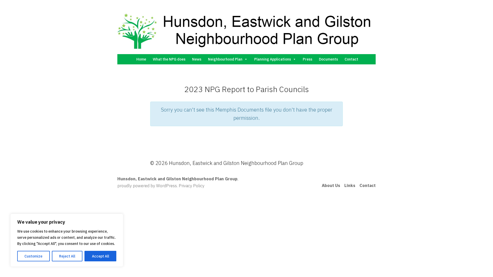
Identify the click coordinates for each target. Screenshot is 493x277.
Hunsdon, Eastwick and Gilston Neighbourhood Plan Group (177, 179)
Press (307, 59)
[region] (66, 240)
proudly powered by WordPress (147, 186)
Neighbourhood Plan (225, 59)
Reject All (67, 256)
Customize (33, 256)
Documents (328, 59)
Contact (351, 59)
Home (141, 59)
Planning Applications (272, 59)
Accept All (100, 256)
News (196, 59)
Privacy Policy (191, 186)
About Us (331, 185)
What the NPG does (169, 59)
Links (349, 185)
